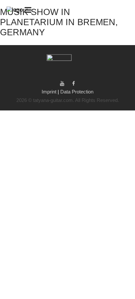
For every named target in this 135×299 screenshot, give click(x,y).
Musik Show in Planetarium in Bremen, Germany (59, 22)
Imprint (50, 91)
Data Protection (76, 91)
